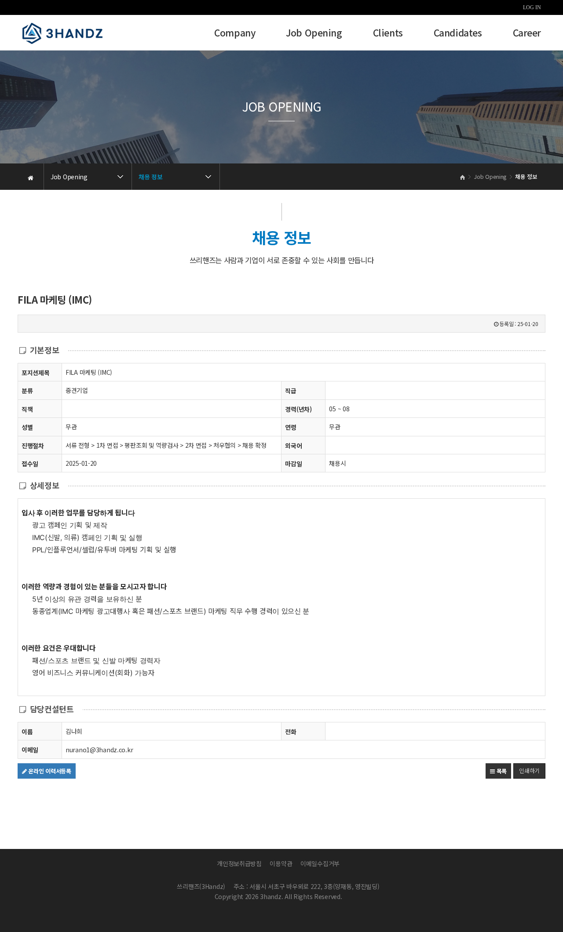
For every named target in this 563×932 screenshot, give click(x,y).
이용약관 (281, 863)
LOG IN (532, 7)
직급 (290, 390)
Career (527, 33)
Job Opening (314, 33)
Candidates (458, 33)
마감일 (293, 463)
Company (234, 33)
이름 (27, 731)
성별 (27, 427)
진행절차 (33, 445)
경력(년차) (298, 409)
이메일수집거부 (320, 863)
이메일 (30, 749)
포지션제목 (36, 372)
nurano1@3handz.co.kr (99, 749)
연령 (290, 427)
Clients (388, 33)
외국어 (293, 445)
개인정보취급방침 (239, 863)
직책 (27, 409)
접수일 (30, 463)
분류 (27, 390)
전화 (290, 731)
